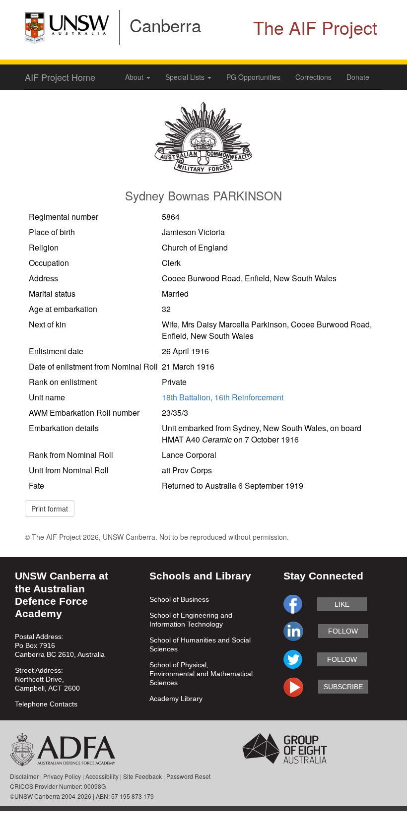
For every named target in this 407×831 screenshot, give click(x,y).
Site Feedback (142, 776)
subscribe (343, 687)
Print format (49, 508)
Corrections (313, 77)
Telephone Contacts (46, 704)
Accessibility (102, 776)
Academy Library (176, 699)
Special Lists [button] (185, 77)
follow (343, 631)
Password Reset (188, 776)
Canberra (165, 24)
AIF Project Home (60, 76)
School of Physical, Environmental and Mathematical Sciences (201, 674)
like (342, 604)
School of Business (179, 599)
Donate (357, 77)
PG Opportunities (253, 77)
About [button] (135, 77)
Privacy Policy (62, 776)
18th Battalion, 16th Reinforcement (222, 397)
